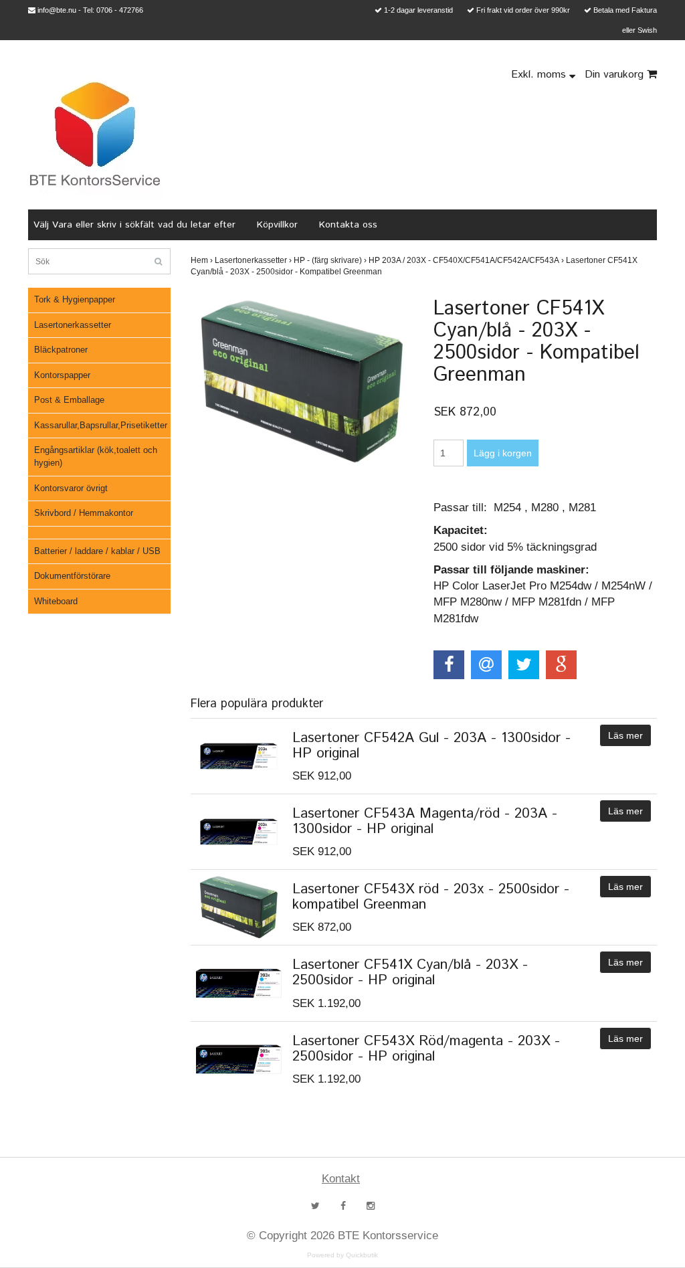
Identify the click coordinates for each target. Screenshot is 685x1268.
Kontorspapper (62, 375)
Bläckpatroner (61, 350)
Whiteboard (56, 601)
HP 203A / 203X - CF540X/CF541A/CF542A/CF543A (466, 260)
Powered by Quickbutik (342, 1255)
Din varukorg (616, 74)
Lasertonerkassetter (72, 325)
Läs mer (625, 735)
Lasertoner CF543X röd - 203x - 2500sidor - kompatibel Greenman (430, 897)
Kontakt (341, 1178)
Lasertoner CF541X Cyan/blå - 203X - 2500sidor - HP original (410, 972)
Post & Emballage (69, 400)
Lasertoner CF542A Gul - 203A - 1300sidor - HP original (431, 745)
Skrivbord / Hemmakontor (83, 513)
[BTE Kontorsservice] (95, 134)
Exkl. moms (540, 74)
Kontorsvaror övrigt (71, 488)
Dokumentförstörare (72, 576)
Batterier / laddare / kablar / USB (97, 551)
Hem (202, 260)
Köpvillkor (277, 225)
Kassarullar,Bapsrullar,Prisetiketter (100, 425)
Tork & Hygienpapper (74, 299)
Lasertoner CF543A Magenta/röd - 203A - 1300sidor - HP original (424, 821)
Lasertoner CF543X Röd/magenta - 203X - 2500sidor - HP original (426, 1049)
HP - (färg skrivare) (330, 260)
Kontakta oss (348, 225)
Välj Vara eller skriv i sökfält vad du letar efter (134, 225)
